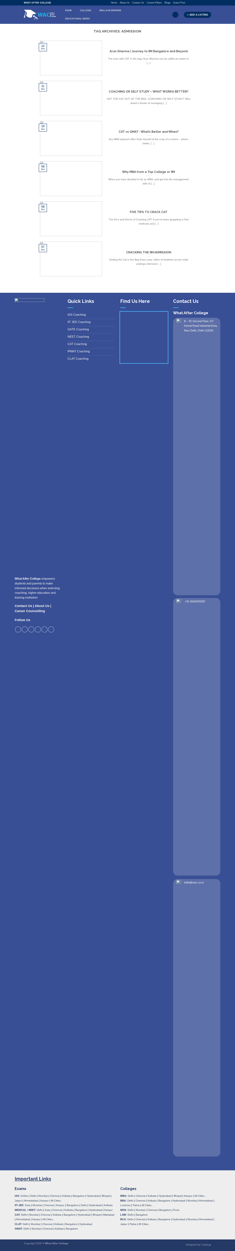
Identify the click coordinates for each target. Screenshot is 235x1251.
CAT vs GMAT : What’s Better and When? (149, 131)
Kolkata (66, 1195)
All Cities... (57, 1200)
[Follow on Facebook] (188, 2)
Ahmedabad (31, 1200)
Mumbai (43, 1195)
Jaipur (18, 1200)
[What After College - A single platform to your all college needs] (40, 15)
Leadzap (206, 1244)
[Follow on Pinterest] (202, 2)
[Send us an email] (199, 2)
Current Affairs (154, 2)
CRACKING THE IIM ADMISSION (148, 252)
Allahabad (108, 1214)
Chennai (55, 1195)
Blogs (167, 2)
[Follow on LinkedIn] (206, 2)
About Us (125, 2)
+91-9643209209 (195, 601)
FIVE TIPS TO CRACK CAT (148, 212)
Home (114, 2)
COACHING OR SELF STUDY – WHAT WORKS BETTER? (148, 91)
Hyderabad (93, 1195)
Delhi (33, 1195)
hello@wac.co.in (194, 882)
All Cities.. (48, 1219)
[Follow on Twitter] (195, 2)
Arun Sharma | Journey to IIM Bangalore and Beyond (149, 51)
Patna (136, 1205)
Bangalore (79, 1195)
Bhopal (106, 1195)
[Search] (175, 15)
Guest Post (179, 2)
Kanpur (44, 1200)
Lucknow (125, 1205)
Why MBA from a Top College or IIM (148, 172)
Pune (176, 1209)
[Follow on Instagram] (192, 2)
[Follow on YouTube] (209, 2)
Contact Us (138, 2)
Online (24, 1195)
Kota (27, 1205)
